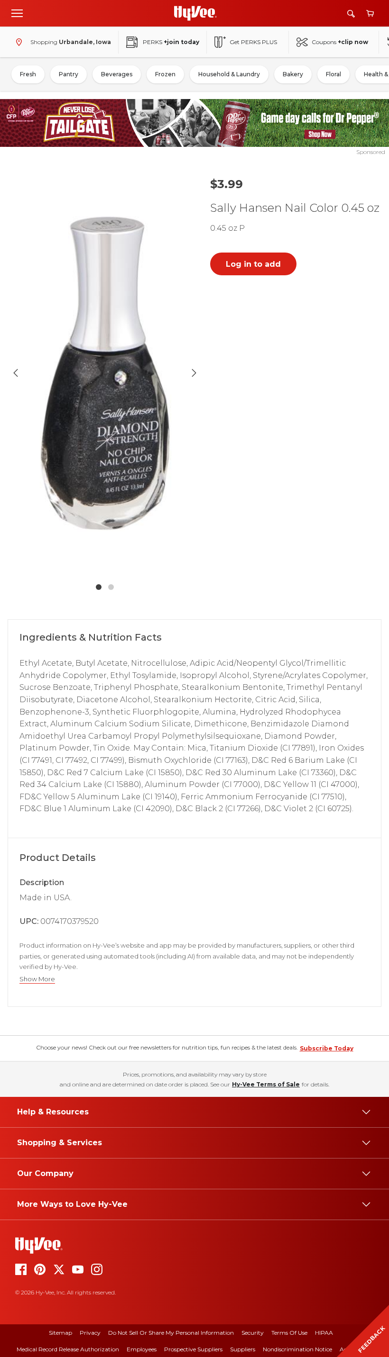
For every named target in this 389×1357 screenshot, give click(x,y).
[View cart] (370, 13)
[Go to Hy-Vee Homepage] (195, 13)
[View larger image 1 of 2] (104, 373)
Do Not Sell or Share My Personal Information (171, 1332)
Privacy (90, 1332)
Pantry (68, 74)
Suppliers (242, 1349)
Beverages (116, 74)
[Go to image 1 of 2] (99, 587)
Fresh (28, 74)
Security (252, 1332)
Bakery (293, 74)
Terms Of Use (289, 1332)
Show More (37, 979)
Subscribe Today (326, 1048)
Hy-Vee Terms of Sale (266, 1084)
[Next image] (194, 373)
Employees (142, 1349)
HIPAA (324, 1332)
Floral (333, 74)
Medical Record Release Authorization (68, 1349)
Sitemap (60, 1332)
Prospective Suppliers (193, 1349)
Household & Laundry (229, 74)
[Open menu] (17, 12)
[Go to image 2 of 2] (111, 587)
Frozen (165, 74)
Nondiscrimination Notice (297, 1349)
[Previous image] (15, 373)
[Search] (351, 13)
